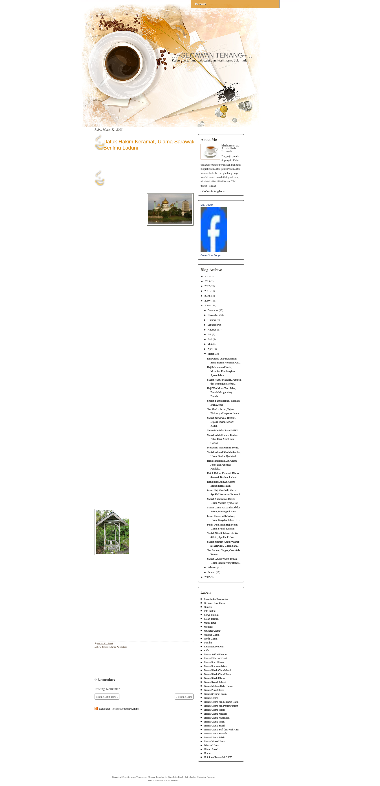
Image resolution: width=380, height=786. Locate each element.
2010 (207, 295)
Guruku (208, 607)
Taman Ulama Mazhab (215, 713)
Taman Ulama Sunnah (215, 733)
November (213, 315)
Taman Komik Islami (215, 682)
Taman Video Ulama (214, 741)
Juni (210, 339)
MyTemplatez (173, 780)
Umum (207, 753)
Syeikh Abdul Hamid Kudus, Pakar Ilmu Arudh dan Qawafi (222, 438)
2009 (207, 300)
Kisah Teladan (211, 618)
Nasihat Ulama (211, 634)
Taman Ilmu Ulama (214, 662)
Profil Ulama (210, 638)
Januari (211, 572)
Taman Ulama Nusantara (114, 646)
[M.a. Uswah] (214, 251)
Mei (210, 344)
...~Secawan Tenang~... (212, 55)
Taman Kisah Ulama (214, 678)
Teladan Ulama (211, 745)
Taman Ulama (211, 697)
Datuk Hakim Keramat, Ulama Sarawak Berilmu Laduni (148, 145)
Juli (209, 334)
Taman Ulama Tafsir (214, 737)
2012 (207, 286)
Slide (206, 650)
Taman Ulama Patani (214, 721)
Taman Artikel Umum (215, 654)
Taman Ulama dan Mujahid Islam (221, 701)
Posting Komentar (107, 688)
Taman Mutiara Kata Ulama (218, 686)
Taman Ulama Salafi (214, 725)
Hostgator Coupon (205, 777)
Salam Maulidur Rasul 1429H (222, 430)
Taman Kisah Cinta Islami (217, 670)
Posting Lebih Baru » (107, 696)
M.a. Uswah (207, 205)
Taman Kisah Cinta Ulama (217, 674)
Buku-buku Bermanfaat (216, 599)
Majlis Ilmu (210, 622)
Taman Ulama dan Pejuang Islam (221, 705)
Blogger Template (156, 777)
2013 (207, 281)
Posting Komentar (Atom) (125, 708)
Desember (213, 310)
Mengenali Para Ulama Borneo (223, 447)
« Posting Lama (184, 696)
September (213, 324)
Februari (212, 567)
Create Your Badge (211, 255)
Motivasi (208, 626)
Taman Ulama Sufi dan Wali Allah (221, 729)
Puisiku (208, 642)
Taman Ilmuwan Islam (215, 666)
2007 (207, 577)
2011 (207, 291)
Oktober (212, 320)
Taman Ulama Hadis (214, 709)
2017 (207, 276)
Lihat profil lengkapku (213, 191)
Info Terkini (210, 611)
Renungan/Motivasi (214, 646)
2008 (207, 305)
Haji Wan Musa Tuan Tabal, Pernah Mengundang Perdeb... (221, 392)
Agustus (212, 329)
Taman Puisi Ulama (214, 690)
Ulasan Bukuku (212, 749)
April (210, 349)
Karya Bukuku (211, 614)
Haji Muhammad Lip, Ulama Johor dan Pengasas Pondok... (222, 464)
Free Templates (159, 780)
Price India (190, 777)
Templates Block (176, 777)
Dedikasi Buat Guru (214, 603)
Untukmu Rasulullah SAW (218, 757)
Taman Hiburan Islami (215, 658)
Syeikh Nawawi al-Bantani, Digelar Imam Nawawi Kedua (221, 421)
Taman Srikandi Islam (215, 694)
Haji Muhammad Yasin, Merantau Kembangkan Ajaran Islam (221, 371)
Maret (211, 353)
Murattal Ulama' (212, 630)
